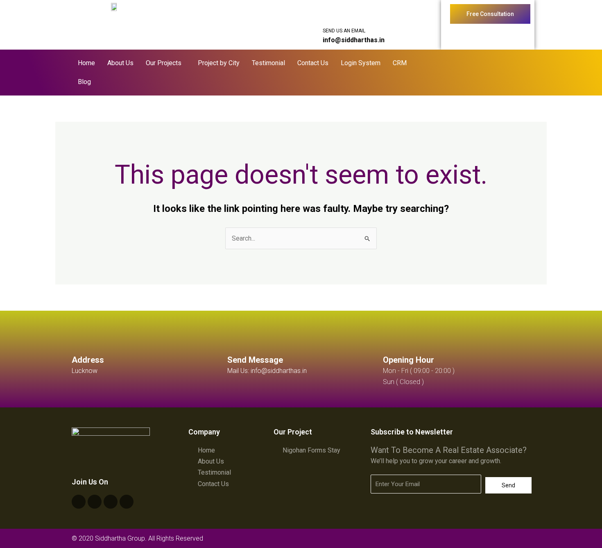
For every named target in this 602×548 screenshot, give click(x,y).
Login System (360, 63)
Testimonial (268, 63)
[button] (166, 63)
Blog (84, 82)
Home (86, 63)
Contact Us (312, 63)
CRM (400, 63)
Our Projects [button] (163, 63)
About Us (120, 63)
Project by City (219, 63)
